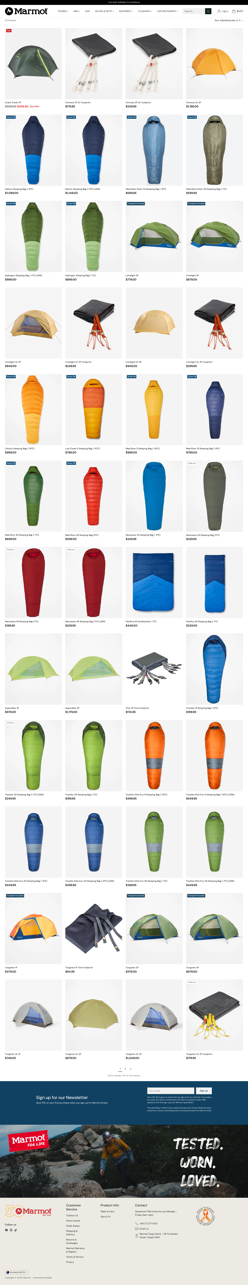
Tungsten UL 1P (12, 1054)
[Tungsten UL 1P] (33, 1015)
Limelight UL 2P (13, 362)
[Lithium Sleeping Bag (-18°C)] (33, 409)
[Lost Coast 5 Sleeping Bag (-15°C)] (93, 409)
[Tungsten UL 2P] (93, 1015)
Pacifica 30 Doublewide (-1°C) (141, 621)
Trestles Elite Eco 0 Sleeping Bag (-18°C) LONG (210, 794)
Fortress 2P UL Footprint (77, 102)
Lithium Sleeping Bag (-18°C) (19, 448)
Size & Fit (105, 1216)
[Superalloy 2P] (33, 669)
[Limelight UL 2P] (33, 323)
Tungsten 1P (11, 967)
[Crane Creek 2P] (33, 63)
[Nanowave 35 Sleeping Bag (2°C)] (214, 496)
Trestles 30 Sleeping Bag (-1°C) (81, 794)
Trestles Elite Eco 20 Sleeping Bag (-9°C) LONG (89, 881)
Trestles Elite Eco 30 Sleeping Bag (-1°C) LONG (210, 881)
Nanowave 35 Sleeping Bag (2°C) (203, 535)
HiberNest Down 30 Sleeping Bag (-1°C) (206, 189)
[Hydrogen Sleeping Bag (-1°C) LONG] (33, 236)
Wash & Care (107, 1211)
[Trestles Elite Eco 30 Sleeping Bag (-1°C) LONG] (214, 842)
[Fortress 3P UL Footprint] (154, 63)
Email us (144, 1228)
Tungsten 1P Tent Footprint (79, 967)
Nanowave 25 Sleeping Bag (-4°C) (143, 535)
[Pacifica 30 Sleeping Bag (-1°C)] (214, 582)
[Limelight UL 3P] (154, 323)
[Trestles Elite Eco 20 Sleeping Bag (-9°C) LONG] (93, 842)
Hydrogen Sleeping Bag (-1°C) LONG (23, 275)
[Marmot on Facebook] (6, 1230)
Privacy (70, 1262)
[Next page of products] (130, 1069)
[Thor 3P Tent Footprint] (154, 669)
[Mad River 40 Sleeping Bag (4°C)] (93, 496)
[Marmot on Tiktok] (15, 1230)
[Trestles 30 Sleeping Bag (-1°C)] (93, 755)
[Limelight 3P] (214, 236)
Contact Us (72, 1215)
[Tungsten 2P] (154, 928)
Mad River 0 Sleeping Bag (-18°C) (143, 448)
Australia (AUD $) (17, 1272)
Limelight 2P (132, 275)
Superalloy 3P (72, 708)
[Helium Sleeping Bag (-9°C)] (33, 150)
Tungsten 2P (132, 967)
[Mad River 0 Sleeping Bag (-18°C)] (154, 409)
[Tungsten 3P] (214, 928)
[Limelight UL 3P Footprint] (214, 323)
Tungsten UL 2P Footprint (199, 1054)
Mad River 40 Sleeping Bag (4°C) (81, 535)
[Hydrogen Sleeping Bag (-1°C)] (93, 236)
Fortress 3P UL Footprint (138, 102)
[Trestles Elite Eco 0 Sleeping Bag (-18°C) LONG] (214, 755)
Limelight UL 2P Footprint (78, 362)
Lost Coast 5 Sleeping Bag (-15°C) (82, 448)
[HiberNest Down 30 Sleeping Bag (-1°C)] (214, 150)
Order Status (73, 1225)
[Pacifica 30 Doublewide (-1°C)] (154, 582)
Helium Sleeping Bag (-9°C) (19, 189)
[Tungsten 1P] (33, 928)
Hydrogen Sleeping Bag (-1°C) (80, 275)
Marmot (26, 1277)
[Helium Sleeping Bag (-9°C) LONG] (93, 150)
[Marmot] (26, 11)
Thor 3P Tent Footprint (137, 708)
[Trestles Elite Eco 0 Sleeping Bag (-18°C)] (154, 755)
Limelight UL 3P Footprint (199, 362)
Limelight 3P (192, 275)
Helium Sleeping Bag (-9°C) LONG (82, 189)
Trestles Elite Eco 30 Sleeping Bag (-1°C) (146, 881)
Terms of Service (75, 1256)
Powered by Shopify (42, 1277)
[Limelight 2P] (154, 236)
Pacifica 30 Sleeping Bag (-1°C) (202, 621)
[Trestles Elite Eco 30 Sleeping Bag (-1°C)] (154, 842)
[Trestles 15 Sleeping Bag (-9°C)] (214, 669)
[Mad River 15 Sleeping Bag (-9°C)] (214, 409)
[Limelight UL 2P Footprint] (93, 323)
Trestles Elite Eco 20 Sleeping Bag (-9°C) (26, 881)
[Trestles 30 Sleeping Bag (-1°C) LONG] (33, 755)
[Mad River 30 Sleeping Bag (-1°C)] (33, 496)
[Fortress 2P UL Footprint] (93, 63)
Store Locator (73, 1220)
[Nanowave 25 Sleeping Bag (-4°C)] (154, 496)
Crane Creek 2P (13, 102)
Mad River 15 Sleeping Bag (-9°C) (203, 448)
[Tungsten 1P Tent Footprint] (93, 928)
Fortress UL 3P (193, 102)
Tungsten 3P (192, 967)
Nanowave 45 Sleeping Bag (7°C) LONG (85, 621)
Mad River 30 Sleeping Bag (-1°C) (22, 535)
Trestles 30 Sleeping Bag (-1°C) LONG (24, 794)
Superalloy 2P (12, 708)
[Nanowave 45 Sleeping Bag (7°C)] (33, 582)
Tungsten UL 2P (73, 1054)
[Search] (208, 11)
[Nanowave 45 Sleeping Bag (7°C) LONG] (93, 582)
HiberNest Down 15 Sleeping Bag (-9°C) (146, 189)
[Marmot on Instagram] (11, 1230)
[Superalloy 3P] (93, 669)
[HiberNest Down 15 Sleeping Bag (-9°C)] (154, 150)
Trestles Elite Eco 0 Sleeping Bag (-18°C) (146, 794)
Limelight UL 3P (134, 362)
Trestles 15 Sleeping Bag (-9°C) (202, 708)
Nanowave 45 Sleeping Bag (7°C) (21, 621)
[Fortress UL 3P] (214, 63)
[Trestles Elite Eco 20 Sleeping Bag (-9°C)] (33, 842)
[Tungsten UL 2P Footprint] (214, 1015)
